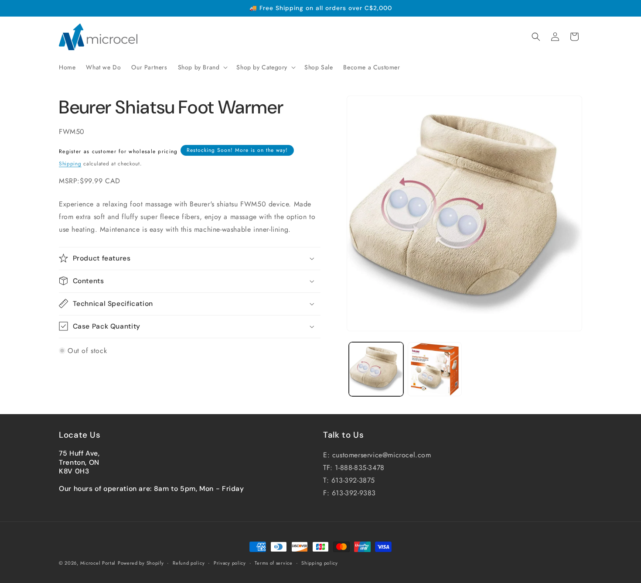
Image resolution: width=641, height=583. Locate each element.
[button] (202, 67)
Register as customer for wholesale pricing (118, 151)
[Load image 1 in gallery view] (376, 369)
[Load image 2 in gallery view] (435, 369)
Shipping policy (319, 562)
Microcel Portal (98, 562)
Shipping (70, 163)
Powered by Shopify (141, 562)
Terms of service (273, 562)
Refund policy (189, 562)
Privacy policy (230, 562)
